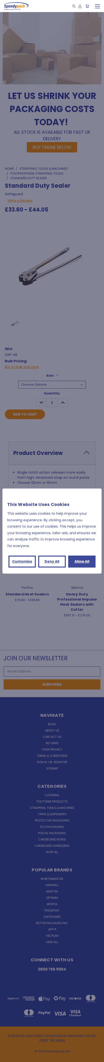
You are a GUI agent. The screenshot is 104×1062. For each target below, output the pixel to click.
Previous (7, 1057)
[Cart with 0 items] (87, 6)
